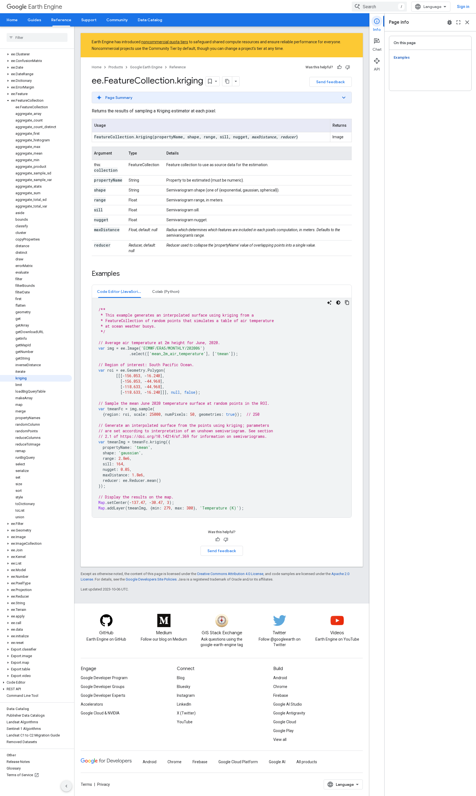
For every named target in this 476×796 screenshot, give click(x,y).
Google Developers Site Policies (151, 579)
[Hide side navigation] (66, 786)
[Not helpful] (348, 67)
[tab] (119, 291)
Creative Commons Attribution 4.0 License (230, 574)
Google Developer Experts (103, 695)
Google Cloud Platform (238, 762)
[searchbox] (37, 37)
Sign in (463, 6)
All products (306, 762)
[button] (36, 54)
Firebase (280, 695)
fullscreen (458, 22)
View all (279, 739)
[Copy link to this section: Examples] (125, 274)
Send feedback (330, 81)
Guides (34, 19)
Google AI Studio (287, 704)
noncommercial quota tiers (164, 42)
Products (116, 67)
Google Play (283, 730)
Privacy (103, 784)
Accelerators (92, 704)
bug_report (449, 22)
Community (117, 19)
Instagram (186, 695)
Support (88, 19)
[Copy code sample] (347, 302)
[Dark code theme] (338, 302)
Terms (86, 784)
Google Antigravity (289, 713)
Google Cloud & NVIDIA (100, 713)
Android (280, 678)
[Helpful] (339, 67)
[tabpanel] (221, 407)
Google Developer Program (104, 678)
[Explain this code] (329, 302)
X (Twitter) (186, 713)
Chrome (280, 686)
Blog (181, 678)
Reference (61, 19)
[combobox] (379, 7)
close (467, 22)
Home (12, 19)
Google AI (277, 762)
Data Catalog (150, 19)
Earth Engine (45, 6)
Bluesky (183, 686)
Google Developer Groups (103, 686)
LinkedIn (184, 704)
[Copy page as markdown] (227, 81)
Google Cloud (284, 722)
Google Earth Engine (146, 67)
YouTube (185, 722)
